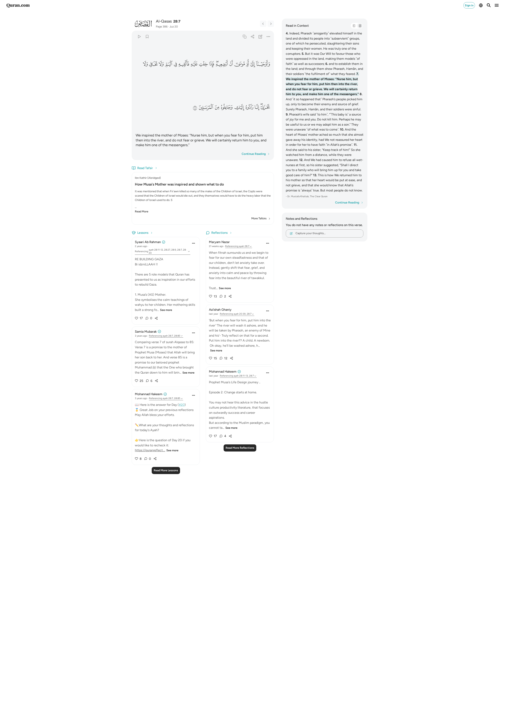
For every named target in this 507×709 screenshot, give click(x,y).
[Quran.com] (18, 5)
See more (166, 310)
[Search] (489, 5)
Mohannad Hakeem (148, 394)
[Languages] (481, 5)
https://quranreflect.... (150, 450)
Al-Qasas (164, 21)
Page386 (162, 26)
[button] (263, 64)
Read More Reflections (240, 448)
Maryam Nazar (219, 242)
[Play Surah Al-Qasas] (139, 36)
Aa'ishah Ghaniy (220, 309)
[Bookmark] (147, 36)
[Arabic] (354, 25)
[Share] (252, 36)
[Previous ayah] (263, 24)
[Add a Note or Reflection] (260, 36)
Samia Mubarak (146, 331)
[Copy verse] (244, 36)
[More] (268, 36)
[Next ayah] (271, 24)
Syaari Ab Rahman (148, 242)
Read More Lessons (166, 470)
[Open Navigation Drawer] (497, 5)
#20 (182, 405)
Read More (141, 211)
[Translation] (360, 25)
